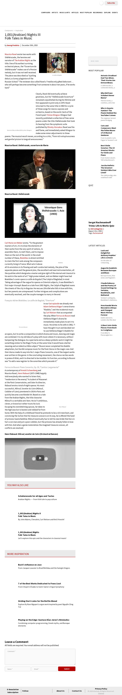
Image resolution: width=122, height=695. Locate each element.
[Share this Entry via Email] (79, 45)
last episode (54, 303)
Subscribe (111, 3)
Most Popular (86, 12)
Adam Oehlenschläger (52, 306)
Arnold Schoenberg (29, 370)
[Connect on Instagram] (40, 691)
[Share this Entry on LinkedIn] (79, 61)
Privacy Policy (101, 689)
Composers (45, 12)
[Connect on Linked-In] (45, 691)
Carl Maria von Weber (14, 243)
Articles (75, 12)
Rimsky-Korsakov (54, 127)
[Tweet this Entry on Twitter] (79, 57)
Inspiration (19, 30)
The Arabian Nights (22, 60)
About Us (60, 691)
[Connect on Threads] (49, 691)
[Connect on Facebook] (32, 691)
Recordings (98, 12)
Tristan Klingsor (53, 115)
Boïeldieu (24, 258)
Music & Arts (65, 12)
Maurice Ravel (11, 54)
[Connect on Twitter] (36, 691)
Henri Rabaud (24, 373)
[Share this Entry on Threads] (79, 64)
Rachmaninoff (98, 233)
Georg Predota (13, 45)
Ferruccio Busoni (63, 315)
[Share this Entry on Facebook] (79, 53)
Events (115, 12)
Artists (55, 12)
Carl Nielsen (51, 312)
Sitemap (101, 693)
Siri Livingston (97, 229)
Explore (107, 12)
